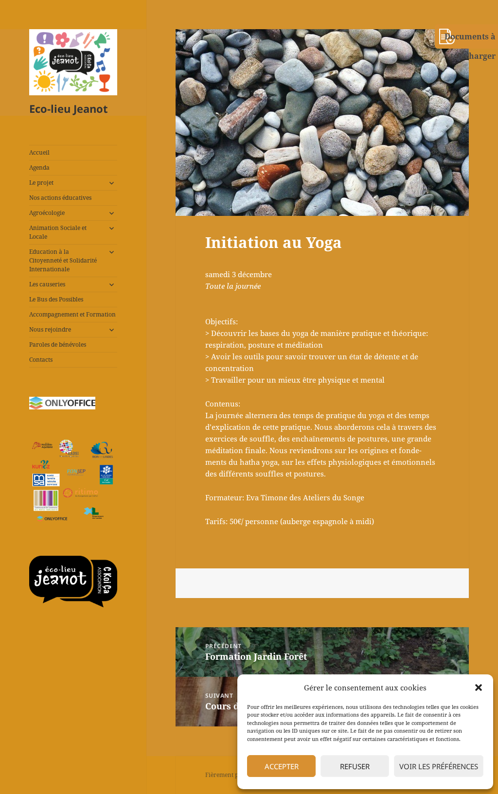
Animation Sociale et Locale (58, 232)
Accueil (39, 152)
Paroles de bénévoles (57, 344)
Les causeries (47, 284)
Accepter (282, 766)
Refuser (355, 766)
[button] (478, 687)
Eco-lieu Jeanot (68, 108)
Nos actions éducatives (60, 198)
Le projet (41, 182)
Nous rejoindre (50, 329)
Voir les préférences (438, 766)
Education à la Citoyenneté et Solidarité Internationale (63, 260)
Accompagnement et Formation (72, 314)
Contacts (41, 359)
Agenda (39, 167)
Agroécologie (47, 213)
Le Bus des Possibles (56, 299)
